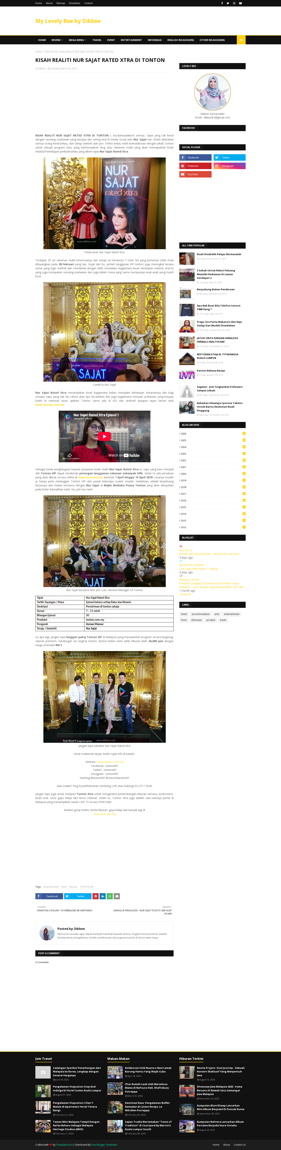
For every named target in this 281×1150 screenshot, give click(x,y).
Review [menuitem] (56, 40)
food (184, 620)
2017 (213, 494)
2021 (213, 467)
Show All (185, 594)
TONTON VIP (51, 51)
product (210, 620)
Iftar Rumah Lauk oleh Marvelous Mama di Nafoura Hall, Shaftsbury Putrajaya (147, 1087)
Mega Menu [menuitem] (76, 40)
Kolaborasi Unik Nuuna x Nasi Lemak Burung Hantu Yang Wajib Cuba (148, 1069)
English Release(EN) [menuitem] (180, 40)
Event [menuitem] (111, 40)
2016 (213, 500)
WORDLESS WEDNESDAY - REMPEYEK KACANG (209, 554)
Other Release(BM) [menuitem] (212, 40)
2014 (213, 514)
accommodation (201, 614)
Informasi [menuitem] (155, 40)
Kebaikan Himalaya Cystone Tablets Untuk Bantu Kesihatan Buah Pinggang (220, 406)
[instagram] (234, 3)
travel (223, 620)
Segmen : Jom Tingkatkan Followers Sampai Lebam (220, 388)
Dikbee (42, 68)
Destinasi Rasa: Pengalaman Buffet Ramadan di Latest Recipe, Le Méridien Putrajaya (147, 1106)
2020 (213, 473)
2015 (213, 507)
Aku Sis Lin (185, 550)
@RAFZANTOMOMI (191, 565)
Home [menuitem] (42, 40)
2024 (213, 447)
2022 (213, 460)
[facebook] (222, 3)
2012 (213, 527)
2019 (213, 480)
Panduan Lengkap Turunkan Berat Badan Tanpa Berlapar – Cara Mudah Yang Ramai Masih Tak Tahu (211, 585)
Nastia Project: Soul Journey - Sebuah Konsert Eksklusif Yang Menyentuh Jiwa (221, 1071)
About (49, 3)
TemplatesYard (64, 1144)
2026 (213, 433)
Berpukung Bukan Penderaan (216, 289)
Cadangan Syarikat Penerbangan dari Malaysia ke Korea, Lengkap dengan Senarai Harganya (77, 1071)
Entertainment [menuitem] (131, 40)
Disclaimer (74, 3)
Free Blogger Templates (104, 1144)
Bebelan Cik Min (189, 579)
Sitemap (60, 3)
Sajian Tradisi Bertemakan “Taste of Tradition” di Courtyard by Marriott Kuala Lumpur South (148, 1125)
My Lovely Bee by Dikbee (68, 20)
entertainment (51, 886)
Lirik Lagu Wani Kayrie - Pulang (198, 568)
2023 (213, 453)
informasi (196, 620)
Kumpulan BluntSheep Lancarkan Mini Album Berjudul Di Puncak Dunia (220, 1107)
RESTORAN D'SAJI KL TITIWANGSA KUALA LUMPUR (217, 356)
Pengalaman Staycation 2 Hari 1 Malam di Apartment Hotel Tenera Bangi (75, 1106)
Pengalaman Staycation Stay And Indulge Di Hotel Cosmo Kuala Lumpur (77, 1088)
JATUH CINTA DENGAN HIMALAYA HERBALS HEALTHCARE (217, 340)
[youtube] (240, 3)
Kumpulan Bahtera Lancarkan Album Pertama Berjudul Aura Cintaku (220, 1123)
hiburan (73, 886)
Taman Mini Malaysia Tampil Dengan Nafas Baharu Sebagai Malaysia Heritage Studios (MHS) (76, 1125)
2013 (213, 520)
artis (216, 614)
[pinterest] (195, 166)
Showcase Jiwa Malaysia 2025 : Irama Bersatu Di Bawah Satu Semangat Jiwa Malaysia (219, 1090)
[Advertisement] (104, 103)
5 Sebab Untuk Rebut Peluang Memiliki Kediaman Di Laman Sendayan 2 (216, 274)
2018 (213, 487)
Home (38, 3)
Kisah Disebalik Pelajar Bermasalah (219, 254)
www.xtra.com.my (104, 814)
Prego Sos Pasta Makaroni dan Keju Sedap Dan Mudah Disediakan (219, 323)
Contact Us (240, 1144)
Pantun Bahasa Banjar (211, 370)
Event (64, 886)
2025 (213, 440)
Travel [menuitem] (97, 40)
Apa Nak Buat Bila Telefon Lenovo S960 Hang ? (218, 307)
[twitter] (228, 3)
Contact (88, 3)
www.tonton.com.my (110, 762)
